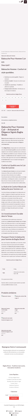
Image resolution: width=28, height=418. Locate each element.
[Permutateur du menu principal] (25, 1)
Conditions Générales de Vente (14, 379)
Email (7, 395)
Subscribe (14, 398)
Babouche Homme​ (14, 51)
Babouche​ (7, 51)
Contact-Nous (14, 383)
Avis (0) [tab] (3, 123)
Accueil (3, 51)
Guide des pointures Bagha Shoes (14, 94)
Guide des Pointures (14, 385)
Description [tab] (4, 117)
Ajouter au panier (12, 106)
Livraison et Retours (14, 387)
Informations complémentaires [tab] (9, 120)
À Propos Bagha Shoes (14, 377)
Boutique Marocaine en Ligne (14, 381)
